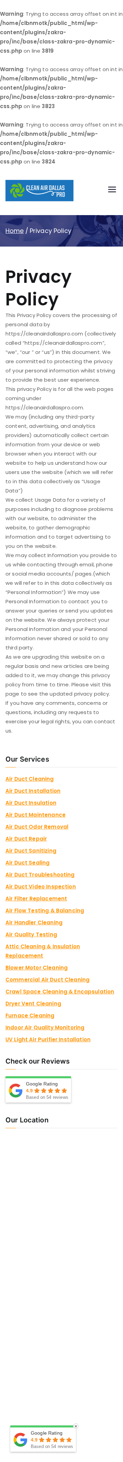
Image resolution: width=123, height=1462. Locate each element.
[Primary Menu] (112, 190)
